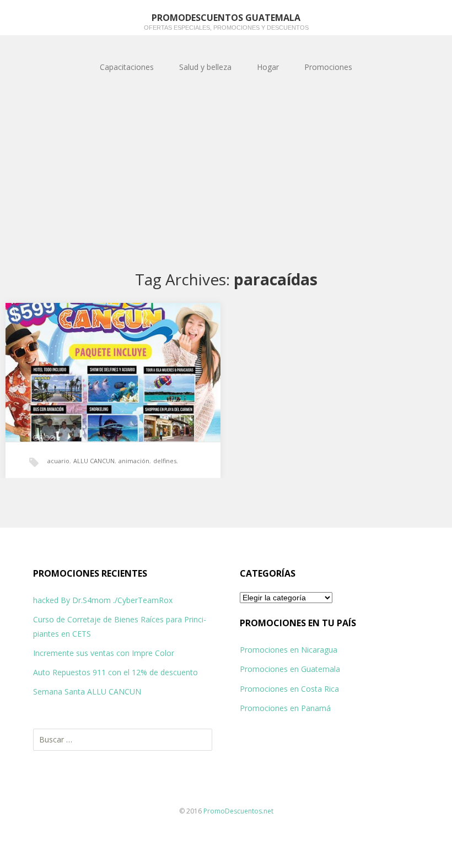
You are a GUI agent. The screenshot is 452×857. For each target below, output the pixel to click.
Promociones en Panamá (285, 708)
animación (134, 461)
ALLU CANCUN (94, 461)
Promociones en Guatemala (290, 669)
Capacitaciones (127, 67)
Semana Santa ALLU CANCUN (87, 691)
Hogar (268, 67)
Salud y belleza (205, 67)
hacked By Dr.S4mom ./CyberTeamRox (103, 600)
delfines (164, 461)
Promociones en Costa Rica (289, 689)
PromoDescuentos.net (238, 811)
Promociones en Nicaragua (288, 649)
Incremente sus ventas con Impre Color (103, 653)
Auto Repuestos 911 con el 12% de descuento (115, 672)
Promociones (328, 67)
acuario (58, 461)
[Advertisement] (226, 177)
